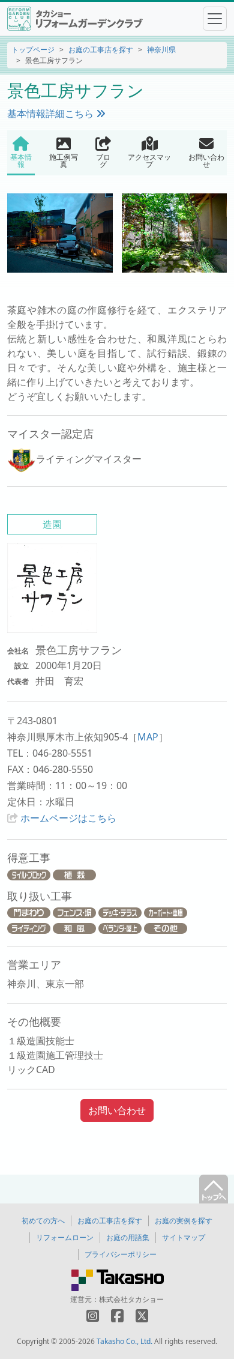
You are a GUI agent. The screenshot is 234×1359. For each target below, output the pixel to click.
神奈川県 (161, 49)
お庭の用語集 (127, 1237)
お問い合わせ (117, 1110)
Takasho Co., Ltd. (124, 1341)
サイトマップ (183, 1237)
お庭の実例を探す (183, 1220)
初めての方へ (43, 1220)
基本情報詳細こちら (51, 113)
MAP (147, 736)
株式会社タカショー (131, 1299)
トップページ (33, 49)
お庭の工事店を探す (100, 49)
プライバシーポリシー (121, 1254)
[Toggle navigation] (215, 19)
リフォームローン (65, 1237)
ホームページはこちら (68, 818)
